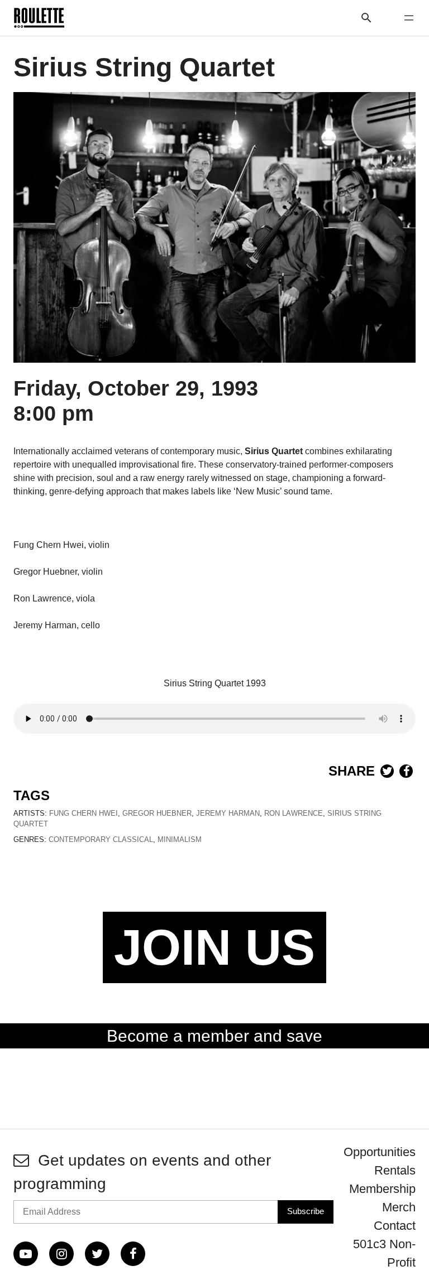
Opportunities (380, 1152)
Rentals (395, 1170)
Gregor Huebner (157, 813)
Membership (382, 1189)
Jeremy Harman (228, 813)
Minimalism (180, 839)
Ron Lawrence (293, 813)
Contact (395, 1226)
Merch (399, 1207)
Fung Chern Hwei (83, 813)
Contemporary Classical (101, 839)
